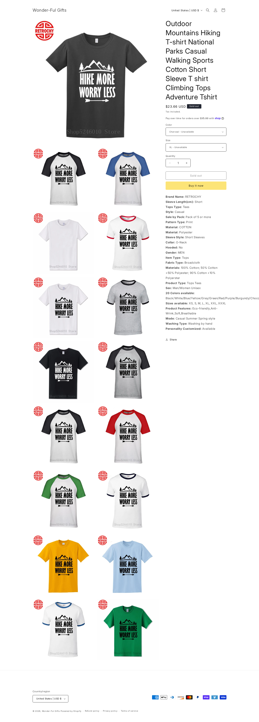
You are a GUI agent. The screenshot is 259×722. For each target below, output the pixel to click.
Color (169, 124)
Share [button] (173, 339)
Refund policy (92, 711)
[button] (208, 10)
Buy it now (196, 185)
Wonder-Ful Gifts (51, 711)
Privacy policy (110, 711)
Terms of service (129, 711)
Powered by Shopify (71, 711)
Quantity (170, 156)
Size (168, 140)
